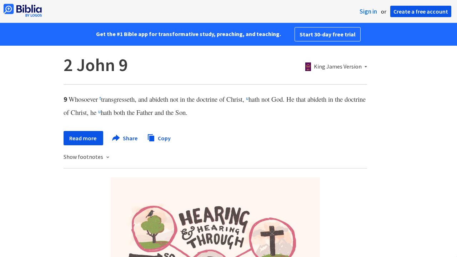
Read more (83, 138)
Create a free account (420, 11)
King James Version (338, 67)
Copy (164, 138)
